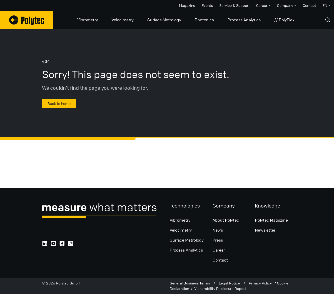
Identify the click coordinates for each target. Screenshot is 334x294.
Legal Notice (231, 283)
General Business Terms (192, 283)
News (217, 229)
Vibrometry (87, 19)
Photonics (204, 19)
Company (285, 5)
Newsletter (265, 229)
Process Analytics (244, 19)
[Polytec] (26, 20)
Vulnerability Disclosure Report (220, 288)
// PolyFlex (284, 19)
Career (261, 5)
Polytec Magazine (271, 219)
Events (207, 5)
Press (217, 239)
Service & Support (234, 5)
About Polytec (225, 219)
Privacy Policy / (263, 283)
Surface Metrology (164, 19)
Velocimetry (123, 19)
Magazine (187, 5)
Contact (309, 5)
